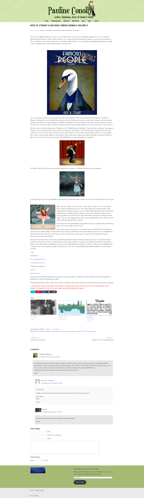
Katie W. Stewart (82, 331)
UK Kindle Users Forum (97, 206)
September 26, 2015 (54, 357)
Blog (37, 30)
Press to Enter (80, 482)
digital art (58, 331)
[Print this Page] (54, 291)
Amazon (32, 270)
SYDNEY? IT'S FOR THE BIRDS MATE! (103, 340)
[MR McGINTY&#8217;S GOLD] (43, 307)
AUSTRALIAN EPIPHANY (37, 340)
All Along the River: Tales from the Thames (69, 315)
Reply (36, 373)
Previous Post (35, 337)
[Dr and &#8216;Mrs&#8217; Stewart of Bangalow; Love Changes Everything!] (99, 307)
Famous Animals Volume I (69, 331)
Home (32, 30)
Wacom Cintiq (91, 331)
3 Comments (56, 329)
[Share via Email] (49, 291)
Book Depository (35, 273)
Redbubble (47, 234)
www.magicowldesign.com (38, 259)
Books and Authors (39, 331)
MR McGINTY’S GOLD (36, 315)
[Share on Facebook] (43, 291)
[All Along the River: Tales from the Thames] (71, 307)
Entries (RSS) (34, 496)
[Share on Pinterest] (38, 291)
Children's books (49, 331)
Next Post (110, 337)
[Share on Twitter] (33, 291)
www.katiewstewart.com (37, 263)
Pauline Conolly (72, 9)
